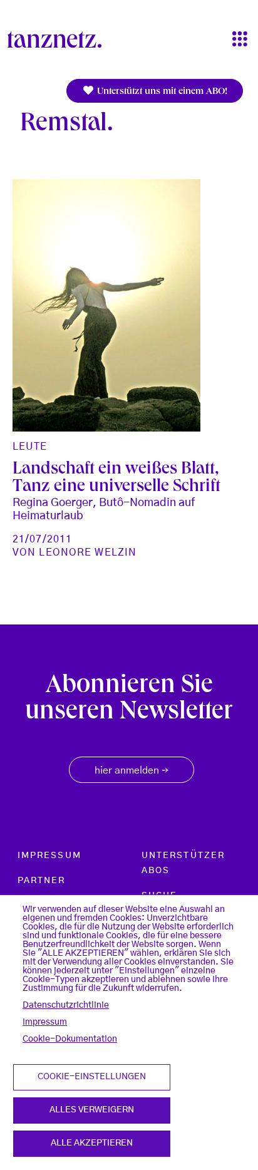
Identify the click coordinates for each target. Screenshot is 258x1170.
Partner (42, 880)
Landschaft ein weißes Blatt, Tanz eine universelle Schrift (116, 479)
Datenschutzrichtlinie (66, 1005)
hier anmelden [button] (131, 771)
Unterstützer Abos (183, 863)
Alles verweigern (91, 1109)
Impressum (45, 1022)
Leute (30, 447)
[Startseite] (59, 39)
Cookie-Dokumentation (70, 1039)
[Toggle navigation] (239, 40)
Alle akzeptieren (92, 1143)
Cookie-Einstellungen (92, 1076)
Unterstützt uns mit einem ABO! (161, 92)
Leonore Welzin (88, 552)
